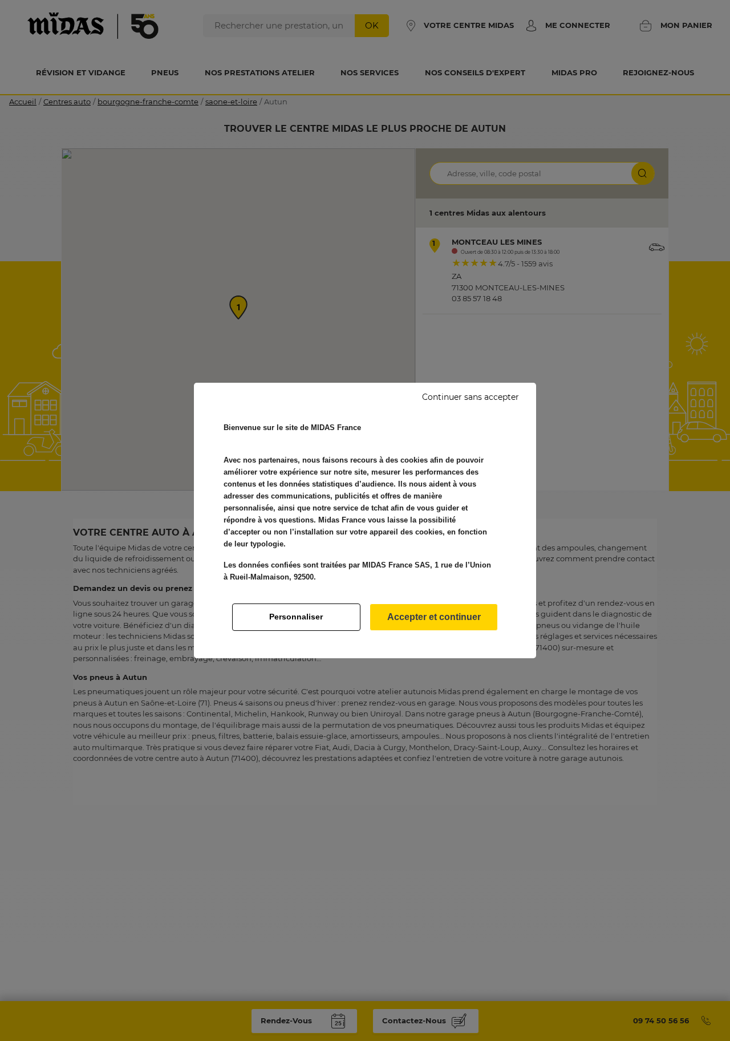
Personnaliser (296, 616)
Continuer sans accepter (470, 397)
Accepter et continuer (434, 617)
